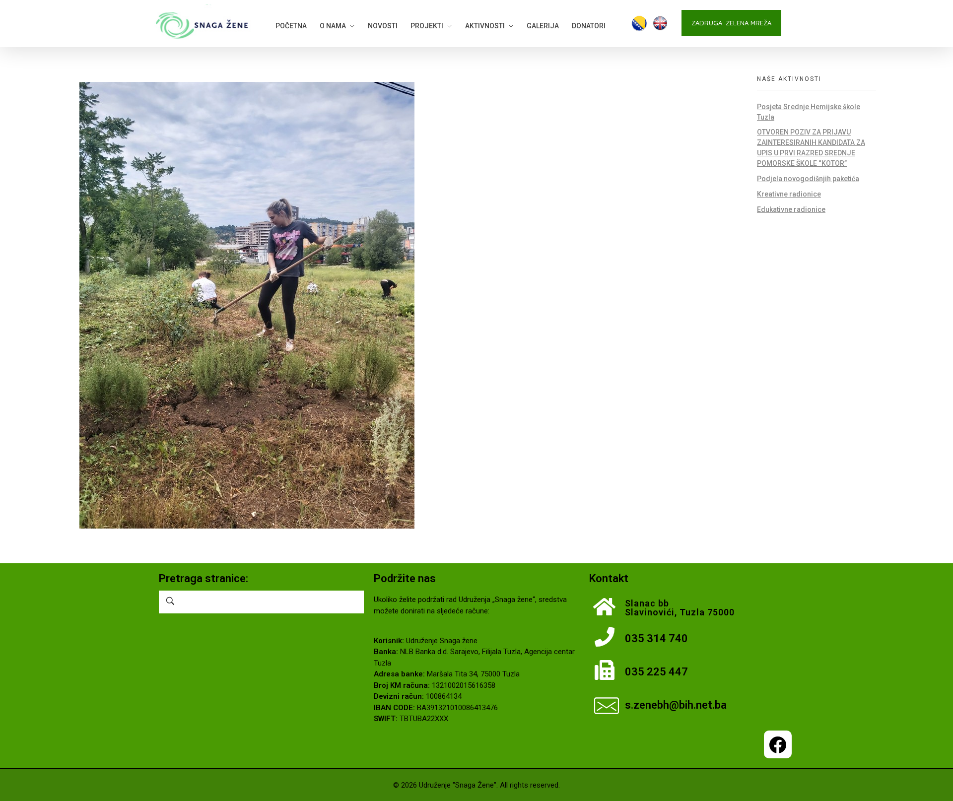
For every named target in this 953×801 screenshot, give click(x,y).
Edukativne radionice (791, 209)
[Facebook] (778, 744)
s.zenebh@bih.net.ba (676, 705)
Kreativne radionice (789, 194)
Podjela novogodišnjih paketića (808, 179)
